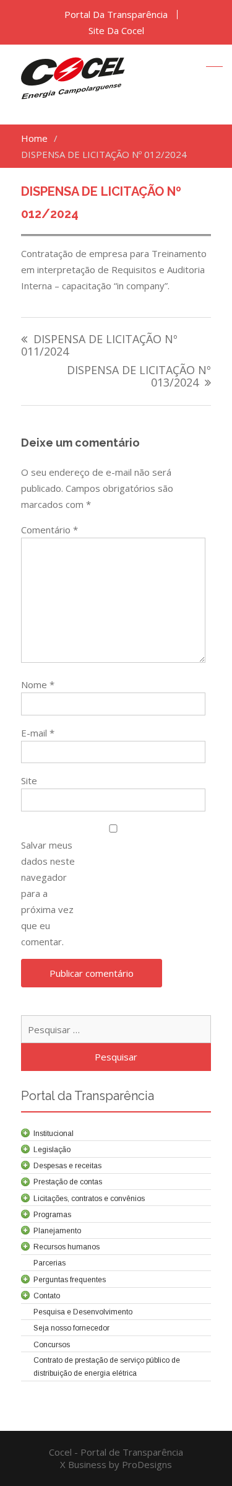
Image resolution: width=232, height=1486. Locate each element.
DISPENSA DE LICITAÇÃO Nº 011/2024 (99, 346)
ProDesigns (147, 1464)
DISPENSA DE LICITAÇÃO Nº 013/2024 (139, 377)
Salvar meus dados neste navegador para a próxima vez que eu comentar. (48, 893)
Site (29, 780)
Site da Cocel (116, 30)
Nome (37, 684)
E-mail (37, 733)
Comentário (49, 529)
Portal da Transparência (116, 14)
